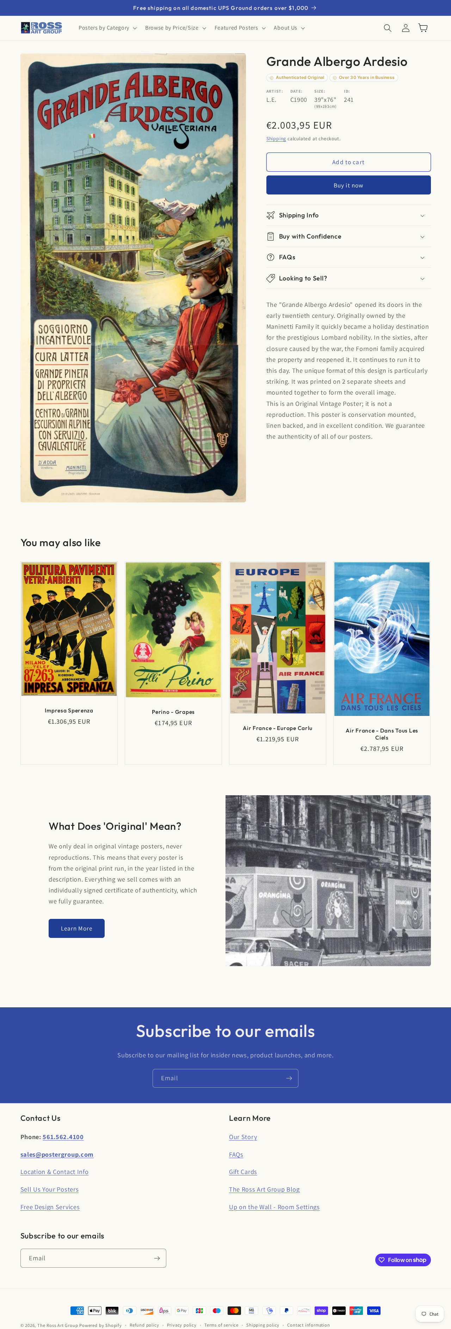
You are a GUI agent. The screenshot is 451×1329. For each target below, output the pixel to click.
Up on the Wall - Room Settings (274, 1207)
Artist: (274, 91)
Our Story (243, 1136)
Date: (296, 91)
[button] (107, 27)
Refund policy (144, 1325)
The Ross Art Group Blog (264, 1189)
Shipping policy (262, 1325)
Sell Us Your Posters (49, 1189)
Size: (319, 91)
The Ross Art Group (57, 1325)
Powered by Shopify (100, 1325)
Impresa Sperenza (69, 710)
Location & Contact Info (54, 1171)
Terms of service (221, 1325)
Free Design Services (50, 1207)
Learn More (77, 928)
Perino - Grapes (173, 711)
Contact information (308, 1325)
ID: (347, 91)
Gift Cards (243, 1171)
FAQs (236, 1154)
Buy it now (349, 185)
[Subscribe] (289, 1078)
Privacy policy (182, 1325)
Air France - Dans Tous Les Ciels (382, 734)
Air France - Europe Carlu (278, 727)
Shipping (276, 139)
